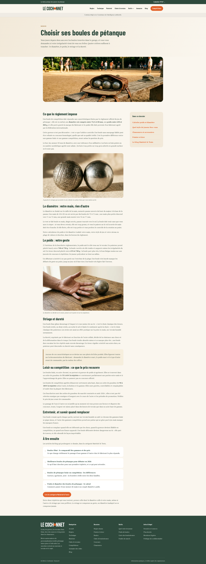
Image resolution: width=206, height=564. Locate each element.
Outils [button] (130, 8)
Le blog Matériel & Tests (142, 142)
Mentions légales (150, 535)
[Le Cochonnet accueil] (53, 8)
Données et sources (150, 529)
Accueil (71, 529)
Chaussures (98, 545)
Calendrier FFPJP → (159, 2)
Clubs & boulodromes (101, 539)
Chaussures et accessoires (143, 132)
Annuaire (139, 8)
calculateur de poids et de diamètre (61, 232)
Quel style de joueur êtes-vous (145, 127)
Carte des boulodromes (127, 535)
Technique (100, 8)
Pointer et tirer (138, 137)
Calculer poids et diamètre (143, 122)
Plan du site (148, 532)
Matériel (109, 8)
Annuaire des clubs (75, 549)
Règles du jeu (98, 529)
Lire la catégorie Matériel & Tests (57, 495)
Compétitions (156, 8)
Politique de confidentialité (153, 539)
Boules (96, 535)
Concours (97, 542)
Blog (146, 8)
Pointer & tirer (99, 532)
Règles (92, 8)
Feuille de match (124, 539)
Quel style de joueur (125, 529)
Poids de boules (124, 532)
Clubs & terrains (120, 8)
